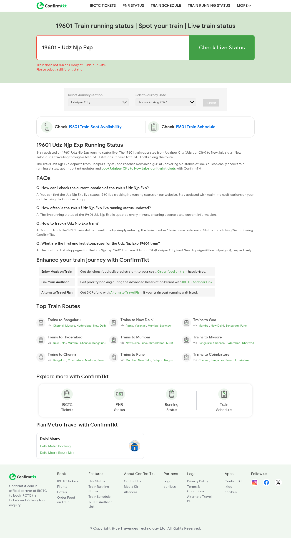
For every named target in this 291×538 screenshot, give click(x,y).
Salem (101, 360)
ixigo (167, 481)
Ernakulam (242, 360)
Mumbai (153, 325)
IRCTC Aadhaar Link (197, 282)
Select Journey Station (85, 95)
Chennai (58, 325)
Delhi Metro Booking (55, 446)
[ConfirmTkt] (22, 476)
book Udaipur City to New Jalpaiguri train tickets (139, 168)
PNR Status (133, 6)
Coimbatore (75, 360)
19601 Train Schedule (195, 126)
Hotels (62, 492)
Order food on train (172, 271)
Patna (129, 325)
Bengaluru (232, 325)
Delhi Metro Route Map (57, 452)
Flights (62, 486)
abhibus (170, 486)
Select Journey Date (150, 95)
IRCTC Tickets (103, 6)
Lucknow (165, 325)
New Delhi (99, 325)
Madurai (90, 360)
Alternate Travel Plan (125, 292)
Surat (169, 343)
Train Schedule (166, 6)
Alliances (130, 492)
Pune (243, 325)
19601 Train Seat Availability (95, 126)
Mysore (70, 325)
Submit (211, 103)
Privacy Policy (197, 481)
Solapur (158, 360)
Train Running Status (209, 6)
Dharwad (248, 343)
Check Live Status (222, 47)
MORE (242, 6)
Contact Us (132, 481)
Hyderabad (84, 325)
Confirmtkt (233, 481)
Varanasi (140, 325)
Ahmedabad (156, 343)
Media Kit (131, 486)
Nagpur (169, 360)
